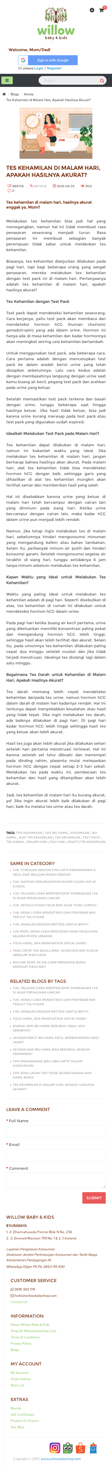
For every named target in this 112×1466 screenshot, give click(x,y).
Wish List (17, 1385)
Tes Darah (15, 842)
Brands (16, 1408)
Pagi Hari (57, 842)
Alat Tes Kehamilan (35, 837)
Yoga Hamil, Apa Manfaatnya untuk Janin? (50, 943)
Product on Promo (25, 1421)
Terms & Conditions (25, 1337)
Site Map (17, 1427)
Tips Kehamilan (29, 833)
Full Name (19, 1120)
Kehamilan (80, 833)
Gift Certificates (22, 1414)
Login (38, 68)
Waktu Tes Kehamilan (86, 842)
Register (54, 68)
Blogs (15, 94)
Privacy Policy (21, 1343)
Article (29, 94)
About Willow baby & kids (30, 1325)
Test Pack (91, 837)
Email (14, 1144)
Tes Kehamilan (67, 837)
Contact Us (19, 1302)
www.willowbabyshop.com (61, 1459)
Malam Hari (37, 842)
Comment (18, 1168)
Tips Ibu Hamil (56, 833)
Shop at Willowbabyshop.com (34, 1331)
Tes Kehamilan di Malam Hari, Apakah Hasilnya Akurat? (48, 100)
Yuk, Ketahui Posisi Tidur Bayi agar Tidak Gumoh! (55, 905)
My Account (20, 1373)
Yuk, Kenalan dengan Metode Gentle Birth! (50, 924)
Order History (21, 1379)
